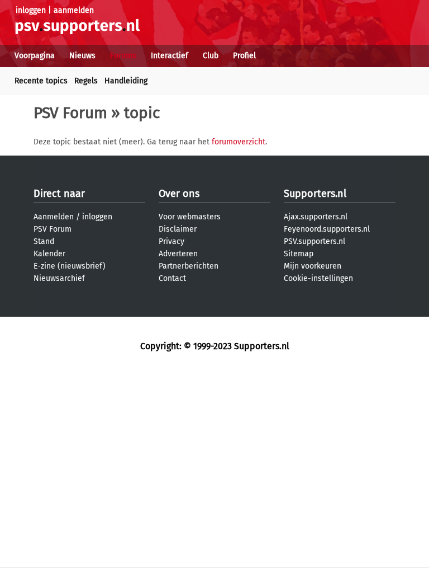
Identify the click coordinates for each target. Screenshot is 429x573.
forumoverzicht (238, 142)
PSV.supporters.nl (314, 241)
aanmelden (74, 10)
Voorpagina (35, 55)
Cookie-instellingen (318, 278)
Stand (44, 241)
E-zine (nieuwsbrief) (70, 266)
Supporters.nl (315, 193)
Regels (86, 81)
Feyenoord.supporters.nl (327, 229)
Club (210, 55)
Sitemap (298, 254)
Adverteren (178, 254)
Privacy (171, 241)
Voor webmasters (190, 217)
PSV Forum (70, 113)
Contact (172, 278)
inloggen (31, 10)
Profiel (244, 55)
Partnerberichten (188, 266)
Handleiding (125, 81)
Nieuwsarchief (59, 278)
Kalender (49, 254)
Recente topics (41, 81)
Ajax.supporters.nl (315, 217)
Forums (123, 55)
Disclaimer (178, 229)
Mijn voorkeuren (312, 266)
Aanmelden (54, 217)
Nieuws (82, 55)
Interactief (169, 55)
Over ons (179, 193)
